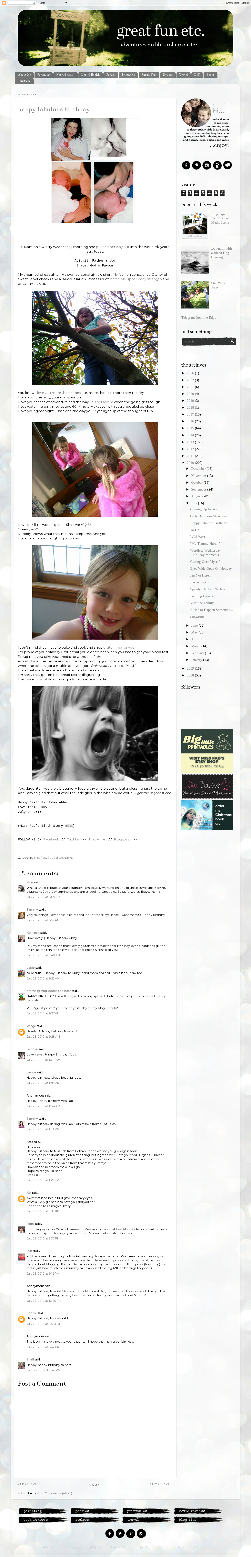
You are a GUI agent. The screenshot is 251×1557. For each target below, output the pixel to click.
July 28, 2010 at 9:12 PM (43, 1273)
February (198, 653)
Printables (128, 74)
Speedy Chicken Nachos (207, 589)
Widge (31, 1026)
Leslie (31, 967)
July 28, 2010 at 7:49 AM (43, 955)
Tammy (32, 909)
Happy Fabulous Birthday (54, 109)
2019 (191, 401)
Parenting (43, 74)
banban (32, 1049)
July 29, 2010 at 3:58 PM (43, 1324)
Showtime (197, 617)
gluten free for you (119, 647)
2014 (191, 435)
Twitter (74, 839)
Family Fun (148, 74)
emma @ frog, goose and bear (49, 991)
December (199, 468)
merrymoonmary (163, 1547)
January (197, 660)
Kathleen (33, 933)
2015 (191, 428)
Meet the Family (202, 603)
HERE (69, 826)
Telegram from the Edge (198, 317)
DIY (197, 74)
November (199, 476)
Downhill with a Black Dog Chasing (221, 252)
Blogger (201, 1547)
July (194, 503)
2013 (191, 442)
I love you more (48, 393)
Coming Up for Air (203, 509)
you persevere (102, 402)
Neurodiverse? (65, 74)
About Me (24, 74)
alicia (30, 882)
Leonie (31, 1072)
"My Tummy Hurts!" (205, 544)
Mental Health (90, 74)
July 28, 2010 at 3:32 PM (43, 1211)
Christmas (24, 81)
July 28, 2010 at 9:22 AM (43, 978)
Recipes (168, 74)
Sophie (32, 1313)
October (197, 482)
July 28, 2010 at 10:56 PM (44, 1301)
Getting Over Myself (205, 562)
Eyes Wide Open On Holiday (211, 568)
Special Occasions (60, 858)
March (196, 646)
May (195, 632)
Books (210, 74)
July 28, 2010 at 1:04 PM (43, 1129)
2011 (191, 456)
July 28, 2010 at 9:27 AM (43, 1013)
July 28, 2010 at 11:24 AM (43, 1106)
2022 (191, 380)
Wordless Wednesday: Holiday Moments (206, 552)
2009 (191, 668)
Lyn (29, 1251)
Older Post (29, 1483)
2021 (191, 387)
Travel (183, 74)
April (195, 639)
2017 (191, 414)
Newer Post (161, 1483)
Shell (30, 1359)
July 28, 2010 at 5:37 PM (43, 1238)
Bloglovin (123, 839)
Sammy (32, 1118)
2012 (191, 449)
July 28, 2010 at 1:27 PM (43, 1180)
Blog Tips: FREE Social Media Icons (220, 218)
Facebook (51, 839)
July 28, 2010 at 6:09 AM (43, 897)
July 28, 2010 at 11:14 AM (43, 1083)
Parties (110, 74)
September (199, 489)
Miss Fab (40, 858)
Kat (29, 1193)
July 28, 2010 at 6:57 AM (43, 920)
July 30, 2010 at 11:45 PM (44, 1370)
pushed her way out (112, 247)
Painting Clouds (201, 596)
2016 (191, 421)
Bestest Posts (199, 582)
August (196, 496)
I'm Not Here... (201, 575)
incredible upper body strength (135, 279)
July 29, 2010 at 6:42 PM (43, 1347)
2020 (191, 394)
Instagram (97, 839)
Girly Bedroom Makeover (208, 516)
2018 (191, 407)
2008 (191, 675)
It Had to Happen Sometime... (211, 610)
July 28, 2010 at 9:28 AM (43, 1036)
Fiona (31, 1224)
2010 (191, 463)
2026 (191, 373)
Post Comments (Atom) (54, 1493)
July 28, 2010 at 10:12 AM (43, 1060)
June (195, 625)
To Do (194, 530)
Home (94, 1485)
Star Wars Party (218, 285)
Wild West (197, 537)
